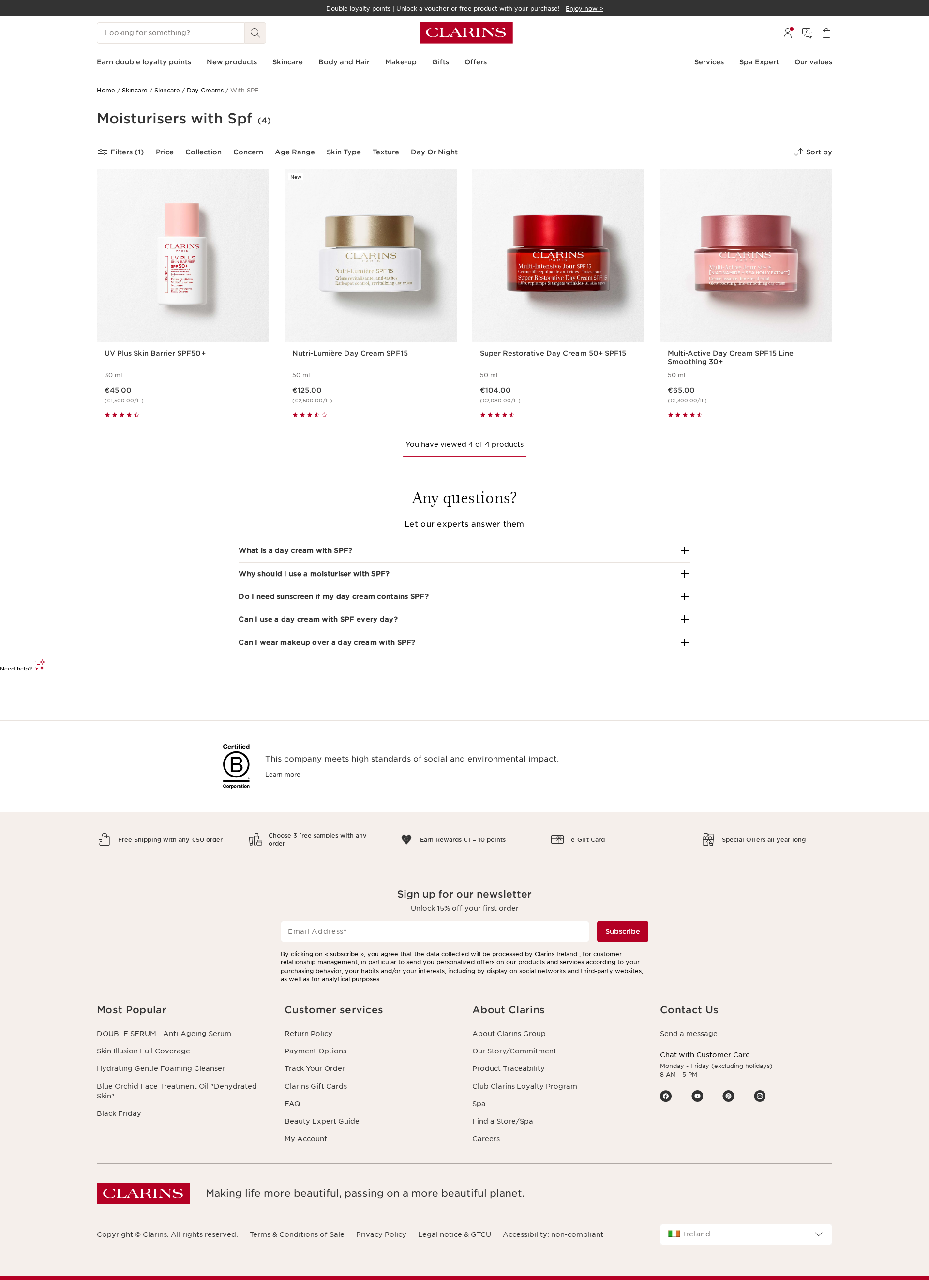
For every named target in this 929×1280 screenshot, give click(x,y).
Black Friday (119, 1113)
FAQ (292, 1104)
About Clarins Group (509, 1033)
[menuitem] (788, 33)
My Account (306, 1139)
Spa (479, 1104)
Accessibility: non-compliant (553, 1234)
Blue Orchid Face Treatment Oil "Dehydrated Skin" (177, 1091)
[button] (464, 550)
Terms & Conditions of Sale (297, 1234)
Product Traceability (508, 1068)
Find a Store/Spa (502, 1121)
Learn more (282, 774)
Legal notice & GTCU (454, 1234)
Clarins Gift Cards (316, 1086)
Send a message (689, 1033)
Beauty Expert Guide (322, 1121)
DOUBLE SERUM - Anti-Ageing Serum (164, 1033)
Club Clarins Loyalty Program (524, 1086)
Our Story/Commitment (514, 1051)
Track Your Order (315, 1068)
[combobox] (746, 1234)
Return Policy (308, 1033)
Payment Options (315, 1051)
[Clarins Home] (466, 33)
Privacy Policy (381, 1234)
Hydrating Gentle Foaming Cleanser (161, 1068)
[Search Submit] (255, 33)
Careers (486, 1139)
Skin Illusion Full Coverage (143, 1051)
